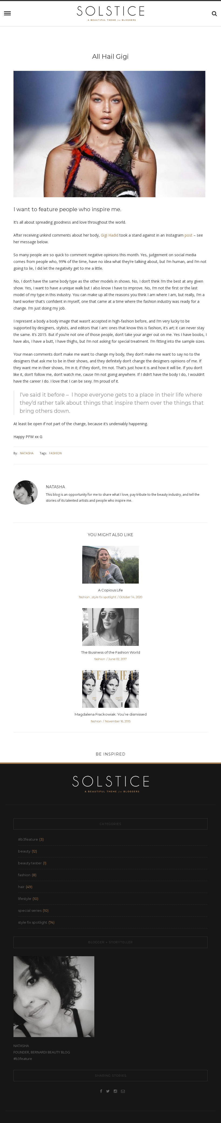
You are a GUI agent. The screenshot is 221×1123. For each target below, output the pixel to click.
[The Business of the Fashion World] (110, 628)
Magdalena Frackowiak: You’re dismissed (111, 714)
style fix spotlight (104, 597)
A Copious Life (110, 590)
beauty (24, 851)
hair (21, 887)
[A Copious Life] (110, 566)
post (188, 235)
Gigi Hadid (109, 235)
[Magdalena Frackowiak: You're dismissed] (110, 690)
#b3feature (28, 839)
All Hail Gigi (110, 56)
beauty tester (30, 863)
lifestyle (24, 898)
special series (30, 910)
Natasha (26, 453)
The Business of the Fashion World (110, 652)
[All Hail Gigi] (110, 138)
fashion (55, 453)
